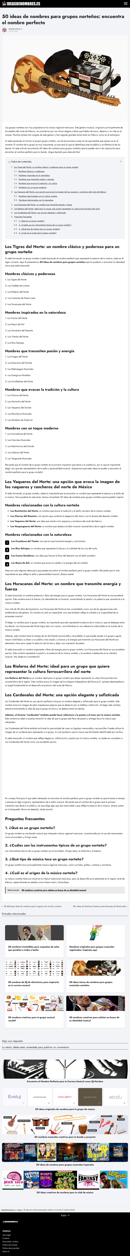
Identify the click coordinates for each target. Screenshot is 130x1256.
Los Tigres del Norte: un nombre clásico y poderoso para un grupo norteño (46, 167)
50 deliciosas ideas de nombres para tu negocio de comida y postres (32, 906)
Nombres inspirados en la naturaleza (34, 175)
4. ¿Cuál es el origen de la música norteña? (37, 232)
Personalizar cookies (10, 1241)
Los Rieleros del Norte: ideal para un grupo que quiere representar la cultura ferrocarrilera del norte (57, 208)
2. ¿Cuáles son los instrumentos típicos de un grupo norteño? (45, 225)
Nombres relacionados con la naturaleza (36, 200)
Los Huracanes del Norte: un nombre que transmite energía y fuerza (43, 204)
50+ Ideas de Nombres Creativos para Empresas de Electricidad (99, 906)
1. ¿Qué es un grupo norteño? (32, 220)
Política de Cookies (10, 1245)
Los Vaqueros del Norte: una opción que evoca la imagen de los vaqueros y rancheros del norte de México (60, 191)
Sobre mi (6, 1251)
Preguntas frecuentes (23, 216)
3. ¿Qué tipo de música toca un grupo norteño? (39, 229)
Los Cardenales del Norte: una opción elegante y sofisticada (40, 212)
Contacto (6, 1238)
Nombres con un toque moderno (32, 187)
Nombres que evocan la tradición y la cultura (38, 183)
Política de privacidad (11, 1248)
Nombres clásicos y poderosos (31, 171)
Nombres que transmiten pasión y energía (36, 179)
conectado (31, 1047)
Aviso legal (7, 1235)
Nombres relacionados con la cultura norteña (38, 196)
